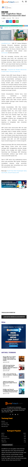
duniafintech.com (5, 43)
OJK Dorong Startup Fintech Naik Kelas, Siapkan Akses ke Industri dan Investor (10, 367)
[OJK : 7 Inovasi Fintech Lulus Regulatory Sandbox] (21, 376)
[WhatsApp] (17, 21)
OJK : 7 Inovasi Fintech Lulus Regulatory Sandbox (10, 374)
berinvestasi (4, 52)
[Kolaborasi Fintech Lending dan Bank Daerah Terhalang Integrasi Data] (21, 391)
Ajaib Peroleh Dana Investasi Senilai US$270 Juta (10, 383)
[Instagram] (13, 414)
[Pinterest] (14, 21)
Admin (4, 18)
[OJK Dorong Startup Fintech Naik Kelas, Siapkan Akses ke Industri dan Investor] (21, 367)
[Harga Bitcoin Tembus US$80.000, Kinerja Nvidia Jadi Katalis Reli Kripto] (21, 359)
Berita (6, 11)
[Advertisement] (14, 250)
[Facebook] (7, 21)
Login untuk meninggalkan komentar (14, 316)
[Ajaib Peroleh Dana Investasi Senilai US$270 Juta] (21, 383)
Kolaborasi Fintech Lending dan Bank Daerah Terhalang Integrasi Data (10, 390)
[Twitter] (10, 21)
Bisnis (3, 11)
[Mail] (15, 414)
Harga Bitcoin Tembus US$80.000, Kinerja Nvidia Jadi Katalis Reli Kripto (9, 358)
